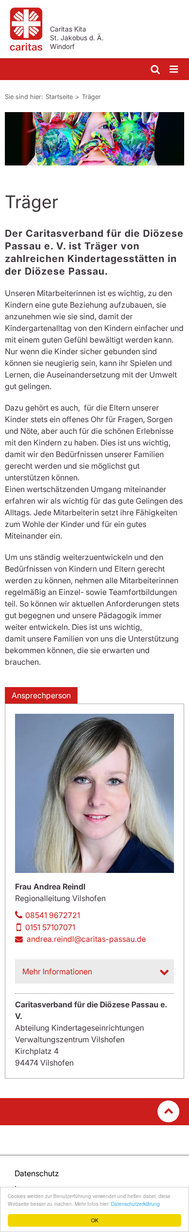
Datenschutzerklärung (135, 1203)
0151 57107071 (50, 927)
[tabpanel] (94, 138)
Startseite (59, 96)
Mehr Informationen (57, 971)
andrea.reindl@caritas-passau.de (86, 939)
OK (94, 1220)
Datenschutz (37, 1173)
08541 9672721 (52, 915)
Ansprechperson (41, 695)
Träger (91, 96)
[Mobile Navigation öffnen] (174, 69)
